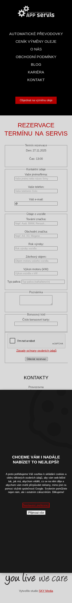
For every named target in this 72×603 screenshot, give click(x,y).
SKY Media (46, 590)
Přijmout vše (36, 512)
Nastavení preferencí (36, 505)
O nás (36, 49)
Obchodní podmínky (36, 57)
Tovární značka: (36, 219)
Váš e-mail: (36, 199)
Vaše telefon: (36, 186)
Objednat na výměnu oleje (36, 100)
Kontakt (36, 80)
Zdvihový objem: (36, 256)
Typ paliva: (14, 281)
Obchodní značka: (36, 231)
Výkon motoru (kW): (36, 269)
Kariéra (36, 72)
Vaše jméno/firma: (36, 174)
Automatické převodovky (36, 34)
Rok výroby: (36, 244)
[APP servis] (36, 11)
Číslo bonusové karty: (36, 319)
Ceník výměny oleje (36, 41)
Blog (36, 65)
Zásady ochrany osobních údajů (36, 350)
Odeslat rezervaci (36, 359)
